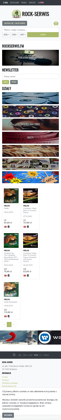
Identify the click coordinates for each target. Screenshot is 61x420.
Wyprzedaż (30, 177)
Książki (30, 150)
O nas (5, 2)
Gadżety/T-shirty (30, 164)
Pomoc (24, 2)
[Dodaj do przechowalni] (9, 226)
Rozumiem (8, 415)
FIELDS (7, 206)
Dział (6, 34)
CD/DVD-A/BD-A (30, 98)
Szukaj (43, 34)
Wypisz (13, 82)
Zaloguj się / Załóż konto (14, 23)
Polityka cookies (10, 383)
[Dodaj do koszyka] (5, 226)
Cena (14, 34)
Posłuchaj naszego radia (30, 57)
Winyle (30, 111)
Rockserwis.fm (9, 386)
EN (39, 2)
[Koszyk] (56, 23)
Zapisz (5, 82)
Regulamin (14, 2)
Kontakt (32, 2)
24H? (22, 34)
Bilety (30, 137)
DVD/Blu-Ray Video (30, 124)
